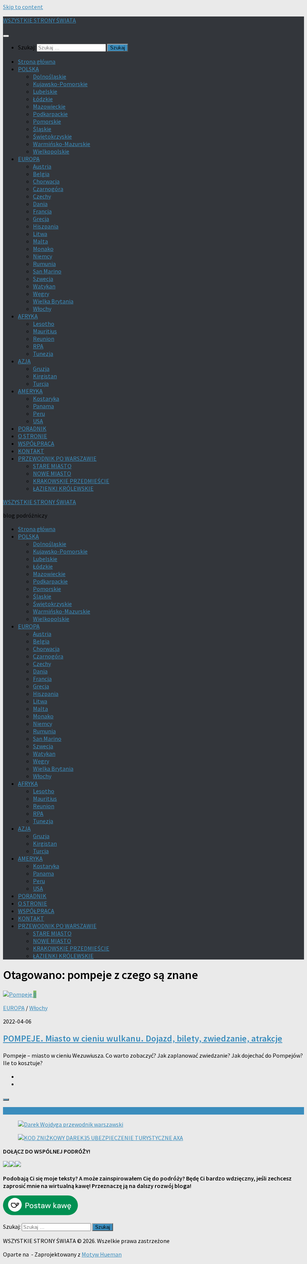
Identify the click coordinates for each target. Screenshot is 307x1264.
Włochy (42, 308)
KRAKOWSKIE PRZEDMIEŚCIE (71, 481)
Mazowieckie (49, 106)
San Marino (47, 271)
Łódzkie (43, 99)
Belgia (41, 174)
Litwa (40, 233)
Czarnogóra (48, 189)
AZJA (24, 361)
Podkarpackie (50, 114)
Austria (42, 166)
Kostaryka (46, 398)
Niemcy (42, 256)
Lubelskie (45, 91)
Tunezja (43, 353)
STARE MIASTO (52, 466)
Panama (43, 406)
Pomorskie (47, 121)
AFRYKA (28, 316)
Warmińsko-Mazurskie (61, 144)
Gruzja (41, 368)
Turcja (41, 383)
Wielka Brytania (53, 301)
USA (38, 421)
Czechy (42, 196)
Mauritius (45, 331)
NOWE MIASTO (52, 473)
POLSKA (28, 69)
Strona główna (36, 61)
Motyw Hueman (102, 1254)
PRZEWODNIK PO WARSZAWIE (57, 458)
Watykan (44, 286)
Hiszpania (45, 226)
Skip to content (23, 6)
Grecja (41, 218)
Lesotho (43, 323)
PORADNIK (32, 428)
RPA (38, 346)
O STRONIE (32, 436)
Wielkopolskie (51, 151)
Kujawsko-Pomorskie (60, 84)
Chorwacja (46, 181)
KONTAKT (31, 451)
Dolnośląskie (49, 76)
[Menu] (6, 36)
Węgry (41, 293)
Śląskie (42, 129)
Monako (43, 248)
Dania (40, 203)
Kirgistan (45, 376)
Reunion (43, 338)
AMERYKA (30, 391)
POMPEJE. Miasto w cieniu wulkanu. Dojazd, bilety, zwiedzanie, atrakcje (142, 1038)
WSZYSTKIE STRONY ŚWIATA (39, 20)
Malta (40, 241)
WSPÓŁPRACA (36, 443)
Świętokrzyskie (52, 136)
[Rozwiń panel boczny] (6, 1099)
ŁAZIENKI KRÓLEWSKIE (63, 488)
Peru (39, 413)
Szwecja (43, 278)
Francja (42, 211)
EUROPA (29, 159)
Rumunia (44, 263)
